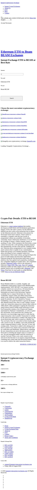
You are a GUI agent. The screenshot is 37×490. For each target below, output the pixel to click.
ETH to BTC (9, 447)
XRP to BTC (8, 450)
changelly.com (31, 141)
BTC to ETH (9, 445)
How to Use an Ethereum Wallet (15, 272)
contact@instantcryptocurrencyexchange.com (18, 464)
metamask (27, 268)
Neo (16, 265)
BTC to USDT (9, 452)
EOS (12, 265)
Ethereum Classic (11, 263)
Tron (23, 265)
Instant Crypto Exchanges (12, 6)
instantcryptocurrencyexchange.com (16, 471)
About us (7, 431)
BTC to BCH (9, 457)
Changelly (8, 406)
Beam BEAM (5, 89)
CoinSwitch (8, 408)
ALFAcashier (9, 415)
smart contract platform (16, 226)
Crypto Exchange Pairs (11, 429)
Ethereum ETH (5, 82)
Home (6, 426)
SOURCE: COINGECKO (28, 344)
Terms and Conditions (11, 437)
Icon (19, 265)
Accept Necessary (6, 23)
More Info (33, 18)
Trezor (3, 270)
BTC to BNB (9, 455)
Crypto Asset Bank (10, 416)
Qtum (9, 265)
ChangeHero (8, 413)
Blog (6, 11)
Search (12, 98)
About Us (7, 8)
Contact (7, 13)
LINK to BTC (9, 453)
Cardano (30, 265)
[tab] (18, 114)
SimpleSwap (8, 418)
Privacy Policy (9, 436)
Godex (7, 410)
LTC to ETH (8, 448)
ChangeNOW (9, 411)
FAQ (6, 10)
